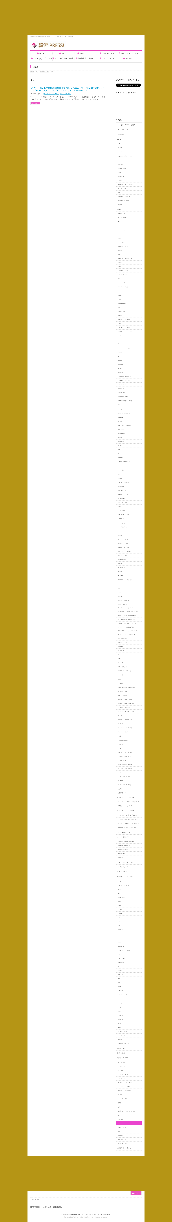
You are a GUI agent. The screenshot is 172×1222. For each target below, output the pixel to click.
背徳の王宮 (120, 1135)
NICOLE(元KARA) (122, 470)
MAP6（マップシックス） (124, 425)
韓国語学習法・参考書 (124, 1148)
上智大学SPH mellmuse (124, 845)
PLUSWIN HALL (122, 498)
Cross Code (121, 152)
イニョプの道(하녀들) (123, 1074)
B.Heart (120, 913)
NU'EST (120, 478)
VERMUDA (120, 1019)
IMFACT (120, 360)
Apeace (120, 250)
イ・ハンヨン (121, 1035)
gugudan (120, 339)
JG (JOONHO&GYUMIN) (124, 376)
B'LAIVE (120, 148)
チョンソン (120, 744)
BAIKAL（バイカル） (123, 274)
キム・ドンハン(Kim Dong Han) (126, 703)
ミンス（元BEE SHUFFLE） (125, 776)
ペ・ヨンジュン (122, 1094)
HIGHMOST (121, 962)
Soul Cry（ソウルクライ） (125, 543)
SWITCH (120, 1003)
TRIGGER (120, 575)
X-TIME (120, 1023)
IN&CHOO (120, 364)
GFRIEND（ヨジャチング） (125, 331)
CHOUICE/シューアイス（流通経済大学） (128, 611)
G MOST (120, 323)
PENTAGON (121, 486)
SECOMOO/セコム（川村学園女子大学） (128, 631)
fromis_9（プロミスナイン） (125, 319)
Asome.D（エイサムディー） (125, 258)
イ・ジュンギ (121, 1078)
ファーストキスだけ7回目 (124, 1090)
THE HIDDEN (121, 567)
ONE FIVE (120, 990)
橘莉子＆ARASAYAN (123, 200)
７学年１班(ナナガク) (123, 1043)
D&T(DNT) (120, 938)
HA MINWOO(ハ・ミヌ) (124, 348)
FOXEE (120, 315)
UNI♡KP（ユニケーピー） (125, 600)
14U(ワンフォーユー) (123, 885)
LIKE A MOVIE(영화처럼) (124, 413)
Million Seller (121, 429)
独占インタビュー (122, 1048)
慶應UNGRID (121, 853)
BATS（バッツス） (122, 604)
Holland (120, 352)
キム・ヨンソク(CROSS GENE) (126, 711)
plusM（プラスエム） (123, 494)
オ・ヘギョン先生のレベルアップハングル (129, 823)
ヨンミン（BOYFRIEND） (125, 785)
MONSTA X (121, 437)
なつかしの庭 (121, 1066)
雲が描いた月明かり (123, 1143)
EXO (119, 307)
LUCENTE (120, 417)
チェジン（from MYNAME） (125, 727)
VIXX (119, 654)
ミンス (119, 772)
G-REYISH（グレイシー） (125, 327)
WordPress (75, 1217)
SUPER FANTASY (122, 168)
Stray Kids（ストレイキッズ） (126, 551)
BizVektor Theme (86, 1217)
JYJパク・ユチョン (123, 392)
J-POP (119, 139)
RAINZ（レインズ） (123, 502)
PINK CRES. (121, 160)
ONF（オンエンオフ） (123, 482)
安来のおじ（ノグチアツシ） (125, 196)
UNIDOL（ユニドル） (124, 837)
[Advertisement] (86, 17)
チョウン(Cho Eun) (123, 740)
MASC (119, 986)
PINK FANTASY (122, 490)
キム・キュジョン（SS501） (125, 699)
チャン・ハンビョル (123, 732)
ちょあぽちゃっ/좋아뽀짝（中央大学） (128, 841)
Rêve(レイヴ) (121, 510)
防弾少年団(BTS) (122, 793)
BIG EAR (120, 929)
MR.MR (119, 445)
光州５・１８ (121, 1107)
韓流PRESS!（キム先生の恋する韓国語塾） (83, 1214)
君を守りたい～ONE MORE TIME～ (127, 1111)
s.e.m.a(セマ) (121, 523)
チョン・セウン (122, 748)
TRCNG (120, 571)
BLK (119, 278)
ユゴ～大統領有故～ (123, 1098)
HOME (32, 71)
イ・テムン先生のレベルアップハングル (128, 819)
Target (119, 1011)
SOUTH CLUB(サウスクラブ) (125, 547)
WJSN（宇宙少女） (123, 666)
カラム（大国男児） (123, 695)
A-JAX (119, 226)
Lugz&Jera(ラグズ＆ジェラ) (125, 156)
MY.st (119, 453)
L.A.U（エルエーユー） (124, 409)
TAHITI (119, 1007)
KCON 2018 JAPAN (123, 396)
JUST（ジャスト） (123, 384)
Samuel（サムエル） (123, 527)
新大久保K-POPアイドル (125, 876)
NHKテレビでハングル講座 (125, 810)
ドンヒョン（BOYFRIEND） (125, 752)
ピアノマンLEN (122, 760)
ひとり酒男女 (121, 1070)
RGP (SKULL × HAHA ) (124, 514)
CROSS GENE (122, 303)
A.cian (119, 234)
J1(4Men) (120, 372)
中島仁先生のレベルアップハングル (127, 827)
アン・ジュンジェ (122, 1031)
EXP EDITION (121, 311)
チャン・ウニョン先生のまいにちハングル (129, 801)
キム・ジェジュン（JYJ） (125, 862)
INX (119, 966)
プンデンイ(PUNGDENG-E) (125, 764)
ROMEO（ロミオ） (123, 519)
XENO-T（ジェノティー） (124, 671)
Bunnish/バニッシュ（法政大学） (126, 608)
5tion (119, 893)
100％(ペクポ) (121, 213)
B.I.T (119, 921)
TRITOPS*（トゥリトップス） (126, 580)
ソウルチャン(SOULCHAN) (125, 719)
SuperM (120, 563)
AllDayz (120, 901)
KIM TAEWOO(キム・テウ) (125, 400)
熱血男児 (120, 789)
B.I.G (119, 917)
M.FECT (120, 421)
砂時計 (119, 1131)
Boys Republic (121, 283)
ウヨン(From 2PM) (122, 691)
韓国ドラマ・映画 (44, 71)
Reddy (119, 506)
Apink (119, 254)
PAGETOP (136, 1193)
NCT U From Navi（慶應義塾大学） (127, 619)
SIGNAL (120, 999)
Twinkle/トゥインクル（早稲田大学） (127, 634)
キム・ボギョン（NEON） (125, 707)
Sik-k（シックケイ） (123, 539)
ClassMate (120, 134)
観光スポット (121, 1053)
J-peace (120, 970)
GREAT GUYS (121, 958)
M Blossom (120, 982)
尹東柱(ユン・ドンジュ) (124, 1127)
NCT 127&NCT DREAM (124, 461)
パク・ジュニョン (122, 872)
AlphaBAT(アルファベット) (125, 246)
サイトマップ (36, 1199)
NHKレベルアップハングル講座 (127, 815)
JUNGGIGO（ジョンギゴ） (125, 380)
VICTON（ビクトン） (123, 650)
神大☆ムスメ (121, 857)
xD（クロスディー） (123, 638)
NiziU (119, 474)
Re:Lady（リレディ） (123, 995)
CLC (119, 291)
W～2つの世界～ (122, 1062)
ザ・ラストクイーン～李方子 (125, 1082)
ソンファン (120, 724)
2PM (119, 221)
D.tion (119, 942)
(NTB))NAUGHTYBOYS (124, 881)
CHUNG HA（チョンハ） (124, 287)
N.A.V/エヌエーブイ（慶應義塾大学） (127, 615)
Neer (119, 466)
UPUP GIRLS (121, 176)
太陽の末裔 (120, 1119)
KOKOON (120, 974)
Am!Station (121, 143)
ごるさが (120, 180)
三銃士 (119, 1103)
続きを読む (35, 103)
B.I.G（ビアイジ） (122, 130)
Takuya (119, 172)
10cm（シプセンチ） (123, 217)
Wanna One (121, 662)
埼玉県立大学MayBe (123, 849)
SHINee (120, 535)
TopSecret (120, 1015)
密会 (57, 93)
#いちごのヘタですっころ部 (126, 125)
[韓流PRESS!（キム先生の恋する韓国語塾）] (48, 45)
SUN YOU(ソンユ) (122, 555)
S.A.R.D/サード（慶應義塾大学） (126, 627)
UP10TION (120, 646)
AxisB (119, 905)
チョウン (120, 736)
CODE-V (120, 299)
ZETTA (119, 1027)
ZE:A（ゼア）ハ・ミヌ (124, 675)
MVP (119, 449)
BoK (119, 934)
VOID (119, 658)
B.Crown (120, 909)
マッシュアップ (122, 188)
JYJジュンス (121, 388)
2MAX (119, 889)
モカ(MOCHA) (121, 780)
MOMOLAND (121, 433)
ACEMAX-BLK (121, 897)
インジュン (120, 683)
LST (119, 978)
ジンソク (120, 715)
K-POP (119, 209)
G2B (119, 954)
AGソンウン (121, 242)
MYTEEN (120, 458)
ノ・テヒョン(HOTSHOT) (124, 756)
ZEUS (119, 679)
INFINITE (120, 368)
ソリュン (120, 1039)
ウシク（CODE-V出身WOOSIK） (126, 687)
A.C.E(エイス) (121, 230)
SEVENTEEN (121, 531)
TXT (119, 588)
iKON (119, 356)
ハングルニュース (49, 93)
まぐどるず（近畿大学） (124, 642)
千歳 (119, 192)
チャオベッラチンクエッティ (125, 184)
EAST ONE (121, 946)
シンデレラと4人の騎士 (124, 1086)
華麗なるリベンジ (122, 1139)
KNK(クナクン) (121, 405)
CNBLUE (120, 295)
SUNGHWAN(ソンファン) (125, 832)
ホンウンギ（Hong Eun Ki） (125, 768)
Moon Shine (121, 441)
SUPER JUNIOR (122, 559)
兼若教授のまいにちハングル (125, 806)
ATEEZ (119, 266)
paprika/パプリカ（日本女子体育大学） (127, 623)
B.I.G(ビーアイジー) (123, 270)
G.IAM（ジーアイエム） (124, 950)
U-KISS (120, 592)
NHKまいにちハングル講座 (125, 797)
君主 (119, 1115)
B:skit (119, 925)
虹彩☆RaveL (121, 204)
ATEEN (119, 262)
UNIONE (120, 596)
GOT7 (119, 335)
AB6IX (119, 238)
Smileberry (120, 164)
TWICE (119, 584)
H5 (118, 344)
